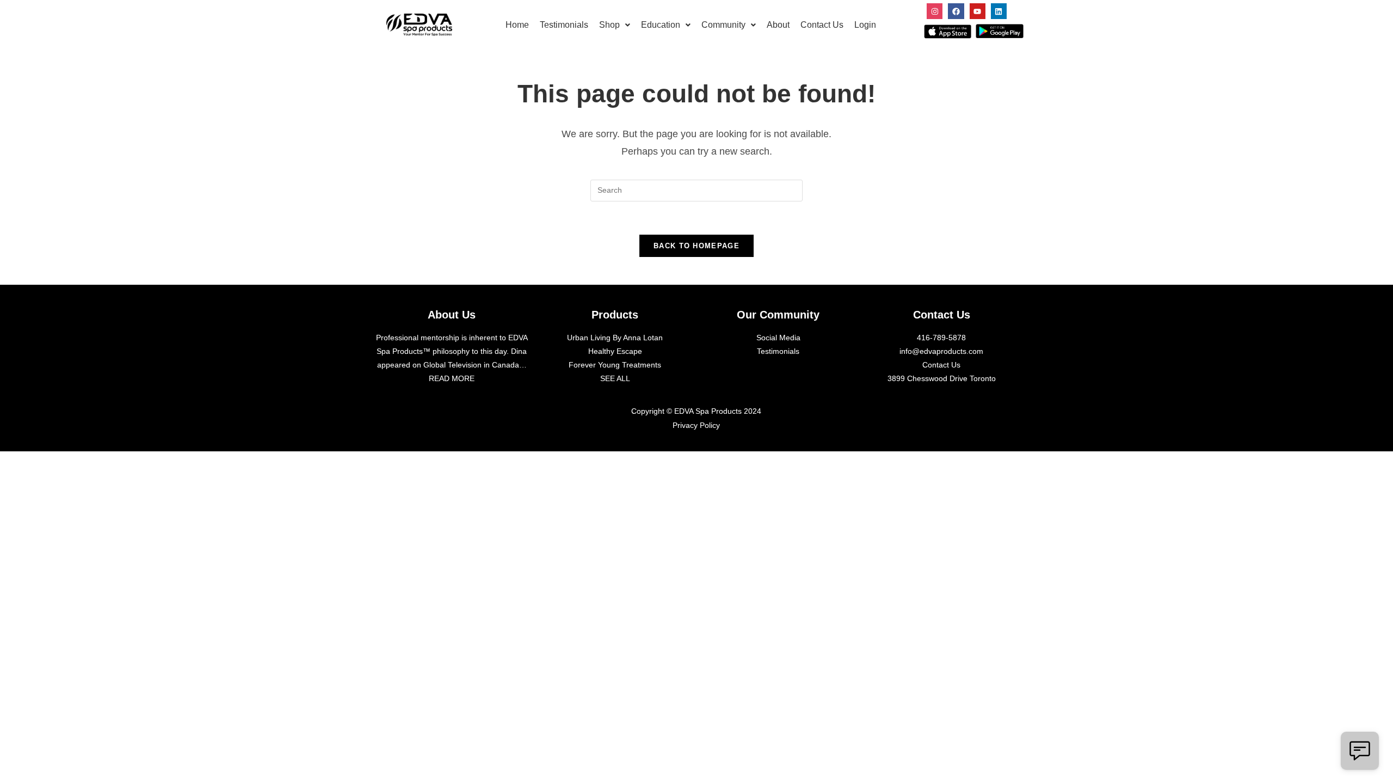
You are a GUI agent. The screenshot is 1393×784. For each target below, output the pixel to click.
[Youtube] (977, 11)
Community (723, 24)
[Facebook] (955, 11)
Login (865, 24)
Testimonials (564, 24)
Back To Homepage (696, 246)
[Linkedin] (998, 11)
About (778, 24)
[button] (615, 25)
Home (517, 24)
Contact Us (821, 24)
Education (660, 24)
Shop (609, 24)
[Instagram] (934, 11)
